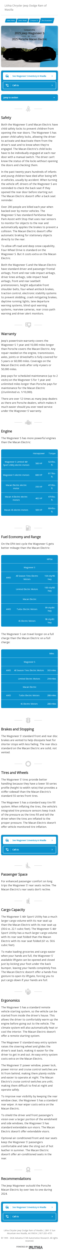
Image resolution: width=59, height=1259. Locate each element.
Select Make (11, 20)
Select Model (22, 20)
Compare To (34, 20)
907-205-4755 (45, 1233)
